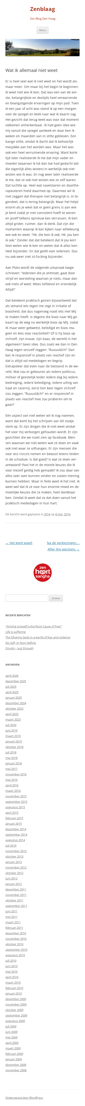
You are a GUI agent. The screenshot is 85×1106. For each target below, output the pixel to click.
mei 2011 (11, 917)
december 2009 (15, 999)
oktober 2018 (14, 747)
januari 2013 (13, 862)
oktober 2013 (14, 856)
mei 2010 (11, 971)
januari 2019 (13, 741)
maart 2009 (13, 1048)
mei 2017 (11, 769)
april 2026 (11, 676)
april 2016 (11, 785)
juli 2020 (10, 725)
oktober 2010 (14, 944)
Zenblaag (42, 9)
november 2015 (16, 796)
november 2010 (16, 939)
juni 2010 (11, 966)
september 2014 (16, 834)
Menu (42, 30)
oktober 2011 (14, 900)
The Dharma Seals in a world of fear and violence (37, 637)
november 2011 (16, 895)
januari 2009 (13, 1059)
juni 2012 (11, 878)
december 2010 (15, 933)
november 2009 (16, 1004)
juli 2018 (10, 752)
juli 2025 (10, 687)
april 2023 (11, 714)
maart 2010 (13, 982)
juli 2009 (10, 1026)
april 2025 (11, 692)
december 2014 (15, 829)
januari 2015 (13, 824)
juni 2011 (11, 911)
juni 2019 (11, 730)
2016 (47, 514)
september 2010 (16, 950)
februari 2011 (14, 928)
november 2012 (16, 867)
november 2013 (16, 851)
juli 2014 (10, 845)
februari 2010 (14, 988)
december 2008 (15, 1065)
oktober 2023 (14, 708)
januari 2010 (13, 993)
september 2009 (16, 1015)
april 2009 (11, 1043)
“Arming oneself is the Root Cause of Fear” (33, 626)
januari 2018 (13, 763)
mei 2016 (11, 780)
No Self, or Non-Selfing (20, 643)
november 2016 (16, 774)
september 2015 (16, 802)
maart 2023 (13, 719)
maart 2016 (13, 791)
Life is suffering (15, 632)
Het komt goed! (18, 543)
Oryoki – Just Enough (19, 648)
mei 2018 (11, 758)
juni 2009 (11, 1032)
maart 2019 (13, 736)
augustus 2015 (15, 807)
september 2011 (16, 906)
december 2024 (15, 703)
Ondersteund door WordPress (24, 1098)
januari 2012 (13, 884)
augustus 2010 (15, 955)
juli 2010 (10, 961)
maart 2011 (13, 922)
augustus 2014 (15, 840)
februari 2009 (14, 1054)
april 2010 (11, 977)
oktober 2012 (14, 873)
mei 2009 (11, 1037)
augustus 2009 (15, 1021)
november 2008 (16, 1070)
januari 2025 (13, 697)
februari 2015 (14, 818)
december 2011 (15, 889)
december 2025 (15, 681)
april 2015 (11, 813)
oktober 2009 (14, 1010)
